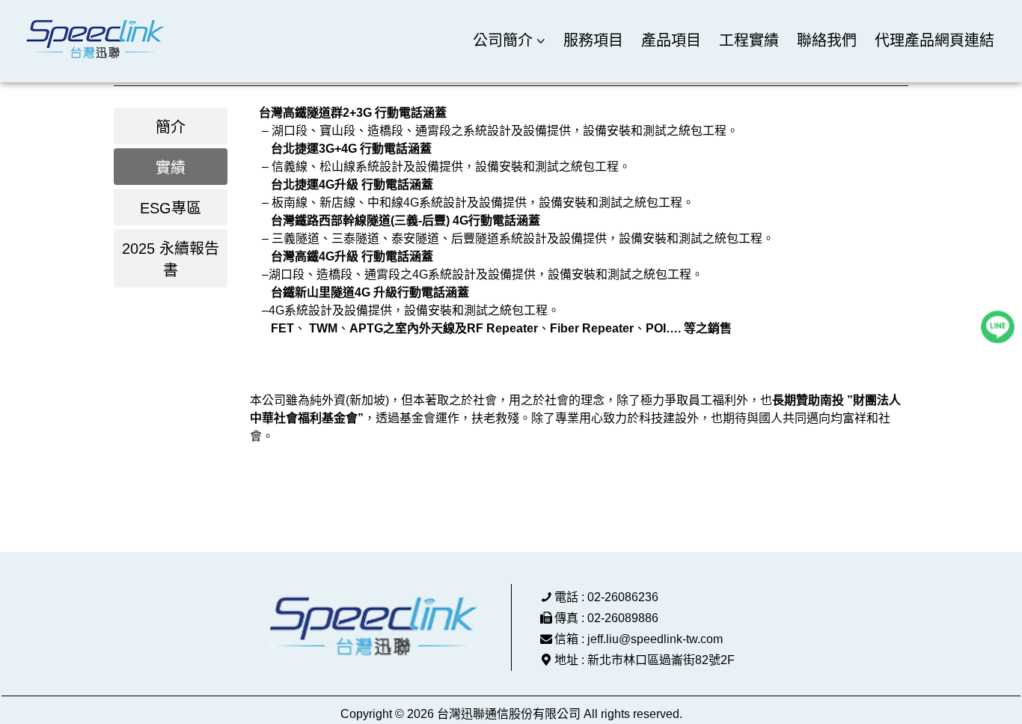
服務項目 (593, 40)
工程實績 (749, 40)
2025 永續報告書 (170, 259)
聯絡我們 (827, 40)
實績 (171, 167)
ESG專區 (170, 208)
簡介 (171, 127)
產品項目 (671, 40)
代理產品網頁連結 (934, 40)
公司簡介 (503, 40)
